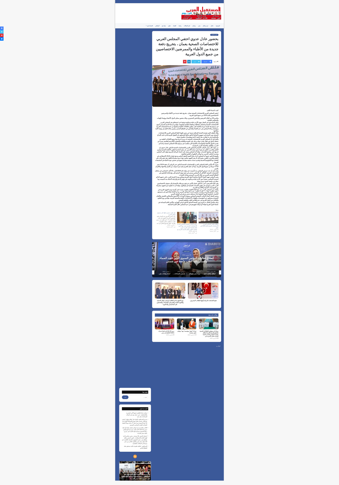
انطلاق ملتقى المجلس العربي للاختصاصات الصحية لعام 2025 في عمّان (209, 225)
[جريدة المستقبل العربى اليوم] (201, 13)
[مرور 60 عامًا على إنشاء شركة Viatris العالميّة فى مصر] (164, 323)
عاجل (212, 25)
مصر (199, 25)
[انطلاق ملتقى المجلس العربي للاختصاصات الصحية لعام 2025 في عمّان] (208, 217)
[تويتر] (2, 32)
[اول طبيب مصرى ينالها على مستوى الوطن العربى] (164, 220)
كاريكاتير (157, 25)
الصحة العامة (214, 34)
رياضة (180, 25)
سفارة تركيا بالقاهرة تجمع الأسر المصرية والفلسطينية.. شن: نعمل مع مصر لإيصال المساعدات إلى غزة (136, 414)
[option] (186, 259)
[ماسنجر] (2, 39)
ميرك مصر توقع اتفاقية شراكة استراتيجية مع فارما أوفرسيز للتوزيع (187, 260)
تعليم (169, 25)
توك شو (164, 25)
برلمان (194, 25)
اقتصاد (174, 25)
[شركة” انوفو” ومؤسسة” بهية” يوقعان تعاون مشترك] (186, 323)
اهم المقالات (187, 25)
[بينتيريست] (185, 61)
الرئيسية (218, 25)
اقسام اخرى (150, 25)
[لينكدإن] (189, 61)
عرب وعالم (205, 25)
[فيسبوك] (2, 28)
